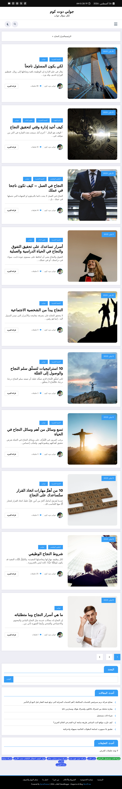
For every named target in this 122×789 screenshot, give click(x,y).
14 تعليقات (34, 210)
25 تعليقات (34, 574)
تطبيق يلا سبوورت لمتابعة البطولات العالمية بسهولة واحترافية (87, 729)
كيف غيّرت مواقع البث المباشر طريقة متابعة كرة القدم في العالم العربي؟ (82, 722)
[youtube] (9, 3)
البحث (111, 669)
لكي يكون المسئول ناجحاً (44, 66)
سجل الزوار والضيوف (30, 779)
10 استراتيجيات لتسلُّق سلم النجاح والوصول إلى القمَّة (36, 371)
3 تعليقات (34, 454)
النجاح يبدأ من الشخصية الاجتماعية (37, 310)
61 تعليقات (34, 147)
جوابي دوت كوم (62, 11)
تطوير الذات (28, 120)
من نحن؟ (56, 779)
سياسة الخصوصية (86, 779)
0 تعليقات (34, 271)
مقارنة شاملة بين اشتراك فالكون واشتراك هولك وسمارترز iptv (87, 709)
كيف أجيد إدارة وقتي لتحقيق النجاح (36, 127)
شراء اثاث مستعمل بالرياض (109, 758)
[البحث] (15, 24)
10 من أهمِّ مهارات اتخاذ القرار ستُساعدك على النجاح (40, 493)
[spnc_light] (8, 24)
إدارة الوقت (57, 120)
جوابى (44, 59)
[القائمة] (115, 24)
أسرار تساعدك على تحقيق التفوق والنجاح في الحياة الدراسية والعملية (36, 249)
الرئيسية (100, 779)
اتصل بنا (45, 779)
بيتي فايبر (91, 758)
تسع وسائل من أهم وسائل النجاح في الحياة (35, 432)
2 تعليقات (34, 393)
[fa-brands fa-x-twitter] (21, 3)
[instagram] (13, 3)
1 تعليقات (35, 634)
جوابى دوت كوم (50, 86)
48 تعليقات (34, 86)
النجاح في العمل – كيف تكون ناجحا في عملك (36, 188)
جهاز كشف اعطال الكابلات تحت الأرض (29, 758)
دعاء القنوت (61, 764)
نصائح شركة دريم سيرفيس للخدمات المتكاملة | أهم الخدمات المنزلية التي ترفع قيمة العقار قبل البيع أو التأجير (68, 702)
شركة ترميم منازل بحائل (57, 758)
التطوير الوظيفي (55, 179)
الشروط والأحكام (70, 779)
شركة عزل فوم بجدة (77, 758)
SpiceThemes (44, 784)
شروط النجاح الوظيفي (46, 554)
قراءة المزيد (11, 86)
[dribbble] (17, 3)
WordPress (87, 784)
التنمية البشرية (56, 59)
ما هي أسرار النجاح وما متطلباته (38, 614)
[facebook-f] (25, 3)
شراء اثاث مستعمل (104, 715)
